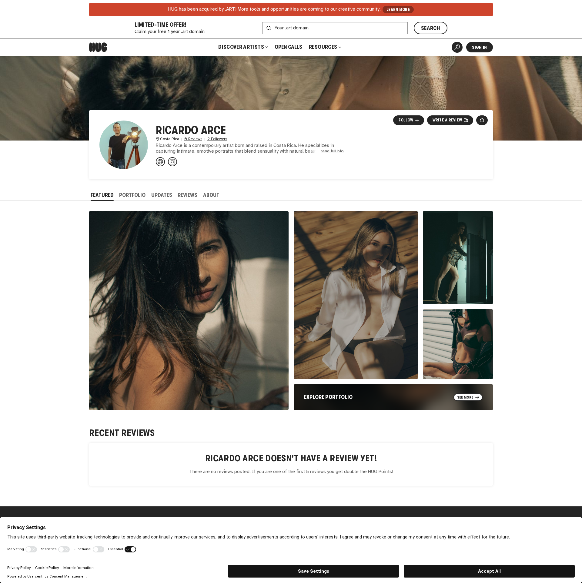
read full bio (332, 151)
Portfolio (132, 195)
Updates (161, 195)
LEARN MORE (398, 9)
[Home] (98, 47)
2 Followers (217, 139)
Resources (323, 47)
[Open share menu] (481, 120)
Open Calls (288, 47)
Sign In (479, 47)
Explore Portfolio (328, 397)
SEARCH (430, 28)
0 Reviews (193, 139)
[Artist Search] (457, 47)
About (211, 195)
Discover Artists (241, 47)
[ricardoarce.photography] (160, 161)
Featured (102, 195)
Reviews (187, 195)
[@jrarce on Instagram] (172, 161)
